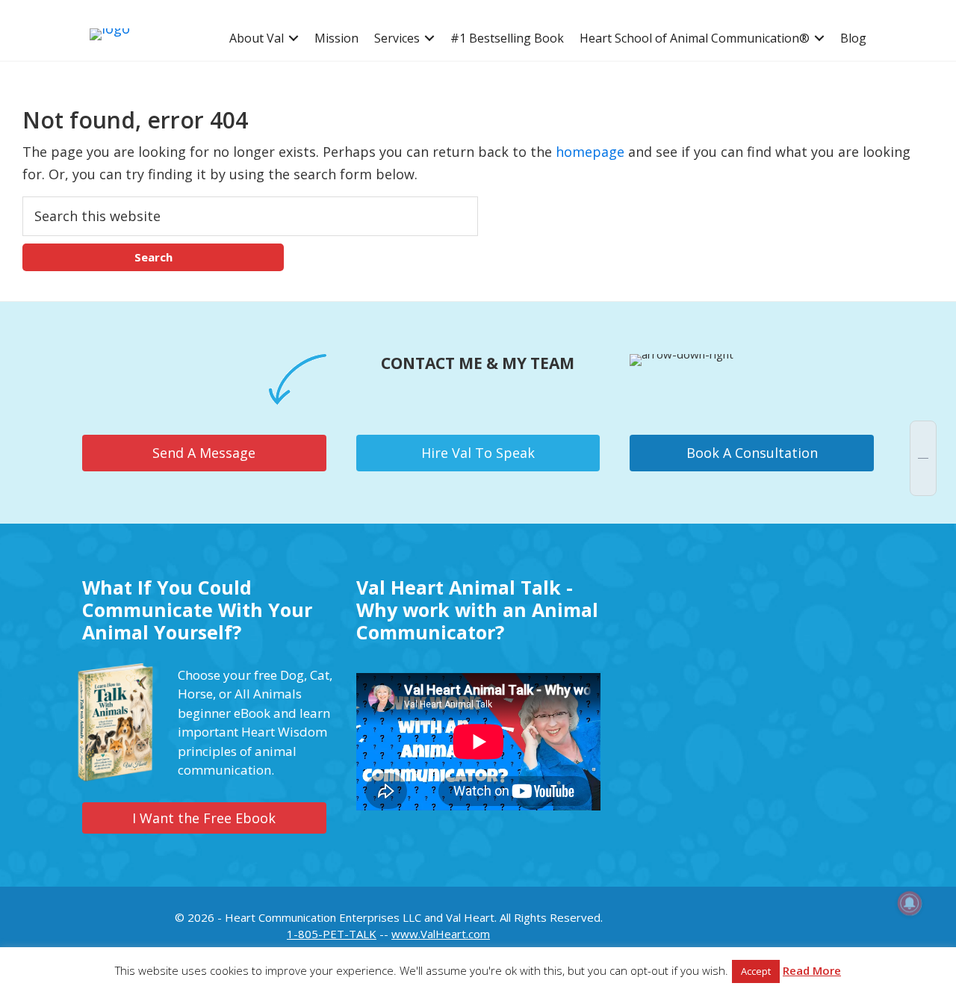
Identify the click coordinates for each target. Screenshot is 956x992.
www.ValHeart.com (440, 933)
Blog (853, 38)
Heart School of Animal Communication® (695, 38)
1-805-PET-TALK (331, 933)
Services (397, 38)
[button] (293, 38)
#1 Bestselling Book (507, 38)
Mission (336, 38)
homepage (590, 152)
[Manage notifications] (910, 903)
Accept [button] (756, 971)
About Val (256, 38)
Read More (812, 970)
